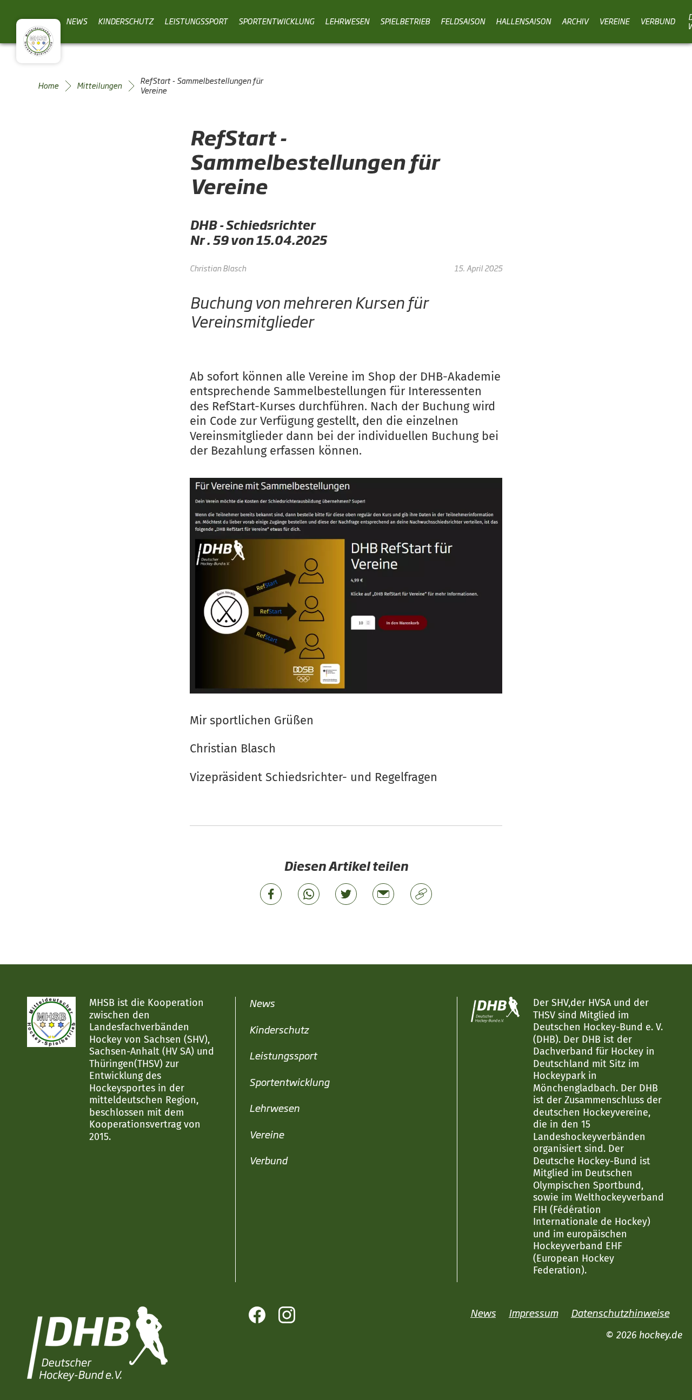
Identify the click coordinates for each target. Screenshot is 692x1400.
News (76, 21)
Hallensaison (523, 21)
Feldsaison (463, 21)
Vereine (614, 21)
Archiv (575, 21)
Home (48, 85)
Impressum (533, 1312)
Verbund (657, 21)
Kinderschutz (126, 21)
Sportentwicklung (276, 21)
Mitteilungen (99, 85)
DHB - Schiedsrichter (252, 225)
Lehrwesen (347, 21)
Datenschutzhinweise (620, 1312)
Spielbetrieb (405, 21)
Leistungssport (196, 21)
